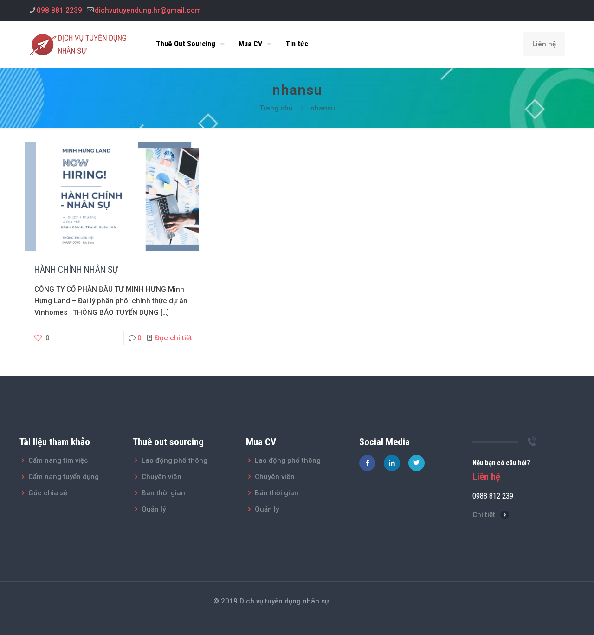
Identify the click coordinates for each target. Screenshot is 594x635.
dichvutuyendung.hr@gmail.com (148, 10)
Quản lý (154, 509)
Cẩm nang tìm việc (58, 460)
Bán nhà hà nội (356, 601)
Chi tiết (483, 515)
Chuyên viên (161, 477)
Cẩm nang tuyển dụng (63, 477)
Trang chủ (275, 108)
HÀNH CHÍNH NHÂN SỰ (76, 270)
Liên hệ (544, 44)
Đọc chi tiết (173, 338)
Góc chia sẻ (47, 493)
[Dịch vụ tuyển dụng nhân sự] (81, 44)
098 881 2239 (59, 10)
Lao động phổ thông (174, 460)
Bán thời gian (163, 493)
